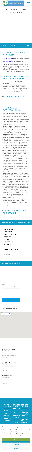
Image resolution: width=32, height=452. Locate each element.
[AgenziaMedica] (13, 3)
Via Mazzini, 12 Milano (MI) (9, 286)
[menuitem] (27, 3)
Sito (11, 300)
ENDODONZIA (7, 237)
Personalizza (16, 444)
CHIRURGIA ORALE (9, 229)
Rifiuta (16, 448)
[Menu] (27, 3)
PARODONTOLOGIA (9, 247)
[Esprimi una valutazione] (2, 351)
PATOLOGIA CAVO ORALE (11, 249)
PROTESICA (7, 254)
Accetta (16, 439)
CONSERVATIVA (8, 232)
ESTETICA (6, 239)
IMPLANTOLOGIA (8, 242)
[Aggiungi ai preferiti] (28, 45)
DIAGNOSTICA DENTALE (10, 234)
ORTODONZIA (7, 244)
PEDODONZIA (7, 252)
